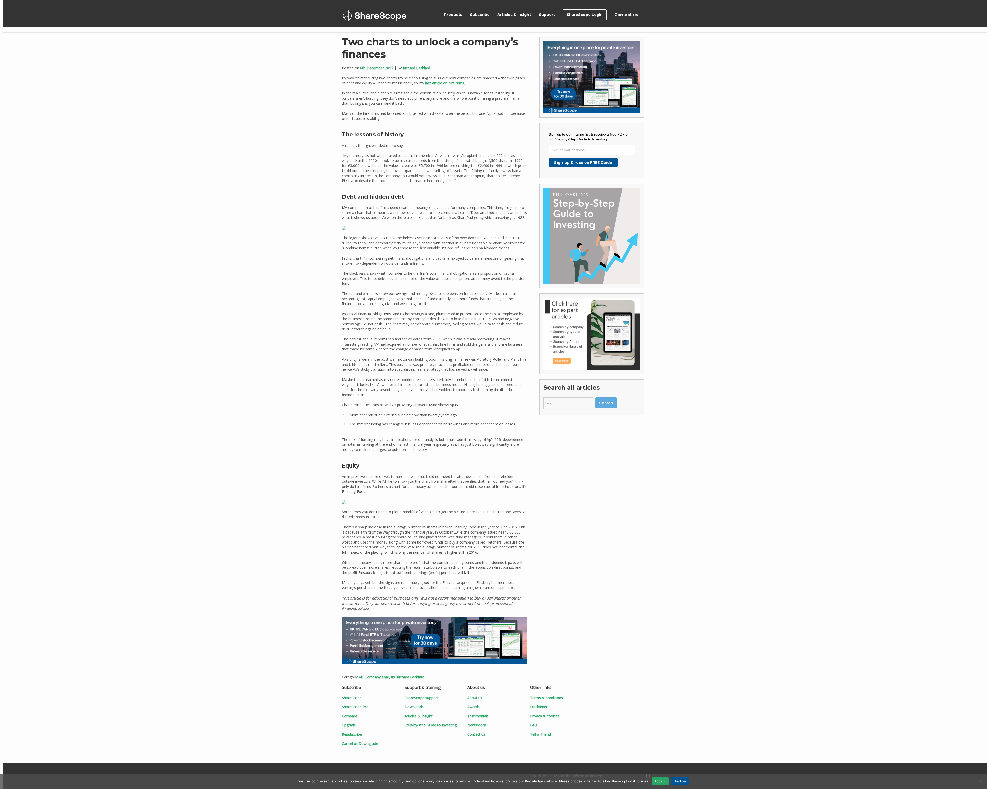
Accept (660, 781)
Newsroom (476, 725)
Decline (680, 781)
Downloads (414, 706)
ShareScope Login (584, 14)
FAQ (533, 725)
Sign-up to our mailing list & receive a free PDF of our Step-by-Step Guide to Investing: (589, 136)
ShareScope (374, 16)
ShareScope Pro (355, 706)
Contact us (626, 14)
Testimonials (478, 716)
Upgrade (349, 725)
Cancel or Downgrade (360, 743)
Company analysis (380, 676)
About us (474, 697)
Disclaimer (538, 706)
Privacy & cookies (545, 716)
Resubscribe (352, 734)
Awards (473, 706)
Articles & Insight (514, 14)
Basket (648, 15)
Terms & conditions (546, 697)
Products (453, 14)
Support (547, 14)
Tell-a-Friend (540, 734)
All (361, 676)
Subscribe (480, 14)
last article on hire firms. (445, 83)
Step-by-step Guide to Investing (431, 725)
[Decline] (980, 781)
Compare (349, 716)
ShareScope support (421, 697)
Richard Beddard (416, 67)
